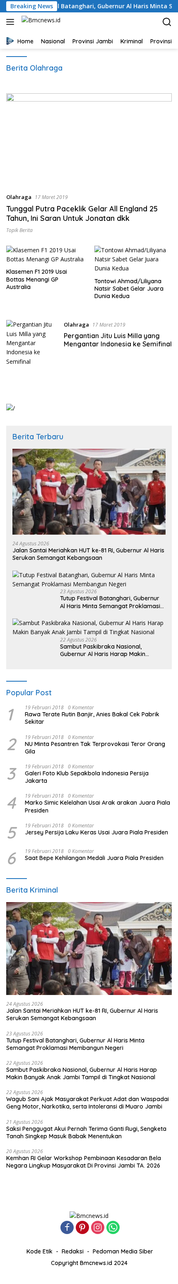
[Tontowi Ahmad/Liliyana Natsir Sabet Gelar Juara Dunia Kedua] (133, 259)
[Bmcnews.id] (39, 22)
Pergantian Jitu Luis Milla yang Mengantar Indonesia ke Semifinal (118, 340)
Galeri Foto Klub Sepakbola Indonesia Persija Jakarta (87, 777)
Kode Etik (39, 1251)
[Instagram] (97, 1228)
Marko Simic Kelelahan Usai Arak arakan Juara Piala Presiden (97, 806)
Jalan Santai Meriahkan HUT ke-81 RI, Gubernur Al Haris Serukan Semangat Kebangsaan (88, 554)
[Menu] (11, 22)
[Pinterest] (82, 1228)
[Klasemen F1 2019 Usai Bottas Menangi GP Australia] (45, 255)
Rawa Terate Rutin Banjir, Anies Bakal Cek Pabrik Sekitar (92, 718)
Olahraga (18, 197)
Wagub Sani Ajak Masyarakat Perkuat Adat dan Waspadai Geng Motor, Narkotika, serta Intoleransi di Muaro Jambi (87, 1102)
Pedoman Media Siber (123, 1251)
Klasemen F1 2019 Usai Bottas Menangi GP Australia (36, 279)
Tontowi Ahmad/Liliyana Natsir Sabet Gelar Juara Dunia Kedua (129, 288)
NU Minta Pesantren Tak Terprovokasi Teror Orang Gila (95, 747)
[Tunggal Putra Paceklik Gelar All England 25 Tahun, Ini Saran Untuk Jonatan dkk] (89, 139)
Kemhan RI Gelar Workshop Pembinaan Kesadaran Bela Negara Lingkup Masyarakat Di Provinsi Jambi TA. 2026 (83, 1161)
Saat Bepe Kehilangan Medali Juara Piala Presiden (94, 858)
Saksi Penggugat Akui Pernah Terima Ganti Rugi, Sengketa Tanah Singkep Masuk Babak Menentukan (86, 1132)
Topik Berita (19, 230)
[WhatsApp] (113, 1228)
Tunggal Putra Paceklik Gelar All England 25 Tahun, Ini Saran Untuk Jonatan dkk (82, 213)
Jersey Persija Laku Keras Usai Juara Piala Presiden (96, 832)
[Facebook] (67, 1228)
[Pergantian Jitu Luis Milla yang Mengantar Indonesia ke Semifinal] (32, 343)
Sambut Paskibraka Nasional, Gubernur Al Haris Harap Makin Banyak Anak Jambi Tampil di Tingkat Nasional (113, 650)
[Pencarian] (167, 22)
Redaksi (73, 1251)
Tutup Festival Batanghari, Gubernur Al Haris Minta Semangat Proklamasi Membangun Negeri (110, 602)
